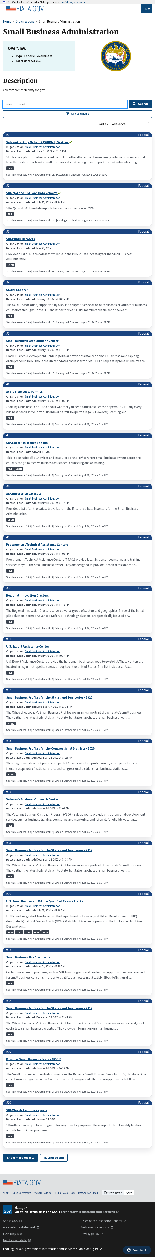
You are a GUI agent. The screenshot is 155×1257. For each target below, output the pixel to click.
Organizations (25, 21)
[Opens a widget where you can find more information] (137, 1250)
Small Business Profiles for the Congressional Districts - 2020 (50, 748)
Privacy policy (90, 1234)
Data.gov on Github (88, 1193)
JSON (11, 265)
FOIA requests (13, 1234)
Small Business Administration (42, 147)
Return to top (54, 1158)
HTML (11, 723)
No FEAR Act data (15, 1240)
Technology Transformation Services (87, 1212)
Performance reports (95, 1227)
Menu (147, 8)
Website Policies (42, 1193)
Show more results (20, 1158)
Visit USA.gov (88, 1249)
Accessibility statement (19, 1227)
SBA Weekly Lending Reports (26, 1110)
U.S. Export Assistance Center (27, 646)
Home (7, 21)
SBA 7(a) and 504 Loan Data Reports (32, 193)
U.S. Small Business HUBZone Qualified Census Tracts (44, 901)
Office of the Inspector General (102, 1221)
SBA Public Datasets (20, 239)
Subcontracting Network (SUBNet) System (37, 142)
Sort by (103, 123)
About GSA (10, 1221)
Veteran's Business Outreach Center (32, 799)
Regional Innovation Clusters (27, 595)
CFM (10, 168)
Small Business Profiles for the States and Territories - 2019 (49, 850)
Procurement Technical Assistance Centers (37, 544)
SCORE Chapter (17, 290)
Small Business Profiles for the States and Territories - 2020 (49, 697)
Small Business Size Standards (28, 957)
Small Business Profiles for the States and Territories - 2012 (49, 1008)
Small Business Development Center (32, 341)
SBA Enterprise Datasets (23, 494)
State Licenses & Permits (24, 392)
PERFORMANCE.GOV (64, 1193)
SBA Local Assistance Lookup (27, 443)
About (6, 1193)
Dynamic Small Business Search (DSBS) (33, 1059)
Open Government (21, 1193)
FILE (10, 214)
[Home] (25, 8)
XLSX (10, 932)
